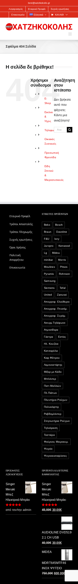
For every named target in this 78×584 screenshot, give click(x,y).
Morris (62, 259)
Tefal (63, 287)
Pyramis (49, 273)
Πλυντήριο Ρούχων (55, 399)
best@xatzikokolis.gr (39, 3)
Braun (47, 231)
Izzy (56, 238)
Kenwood (64, 245)
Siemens (49, 287)
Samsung (50, 280)
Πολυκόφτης (51, 406)
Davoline (61, 231)
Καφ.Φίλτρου (52, 357)
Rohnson (64, 273)
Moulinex (49, 266)
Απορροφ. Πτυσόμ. (56, 308)
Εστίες (62, 336)
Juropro (49, 245)
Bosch (59, 224)
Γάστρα (48, 336)
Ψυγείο (48, 448)
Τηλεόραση (51, 427)
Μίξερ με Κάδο (53, 371)
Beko (47, 224)
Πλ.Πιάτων (50, 392)
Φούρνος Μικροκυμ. (56, 441)
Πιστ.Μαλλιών (52, 385)
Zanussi (62, 294)
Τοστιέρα (49, 434)
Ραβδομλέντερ (52, 413)
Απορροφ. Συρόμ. (55, 315)
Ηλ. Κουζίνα (51, 343)
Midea (56, 252)
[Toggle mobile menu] (70, 34)
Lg (45, 252)
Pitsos (63, 266)
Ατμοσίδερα (51, 329)
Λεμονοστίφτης (53, 364)
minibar (48, 259)
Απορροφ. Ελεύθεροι (56, 301)
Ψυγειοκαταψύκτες (55, 455)
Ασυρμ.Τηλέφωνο (54, 322)
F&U (46, 238)
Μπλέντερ (50, 378)
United (48, 294)
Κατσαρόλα (51, 350)
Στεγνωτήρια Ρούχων (57, 420)
